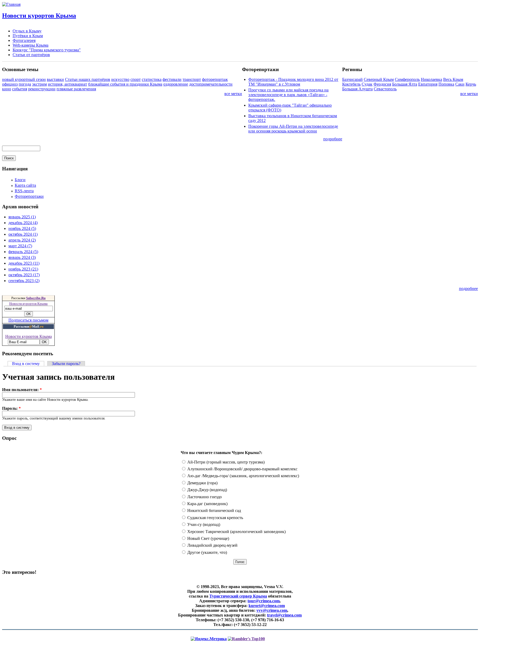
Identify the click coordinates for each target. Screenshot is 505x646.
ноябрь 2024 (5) (22, 228)
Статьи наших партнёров (87, 79)
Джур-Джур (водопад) (206, 489)
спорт (135, 79)
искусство (120, 79)
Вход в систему (26, 363)
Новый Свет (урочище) (207, 538)
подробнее (332, 139)
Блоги (20, 179)
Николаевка (431, 79)
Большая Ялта (404, 84)
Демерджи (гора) (202, 483)
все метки (233, 93)
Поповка (446, 84)
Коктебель (351, 84)
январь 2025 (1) (22, 217)
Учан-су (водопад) (203, 524)
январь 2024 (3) (22, 257)
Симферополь (407, 79)
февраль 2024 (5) (23, 251)
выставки (55, 79)
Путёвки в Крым (28, 35)
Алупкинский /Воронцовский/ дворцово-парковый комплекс (241, 469)
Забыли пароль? (66, 363)
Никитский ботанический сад (213, 510)
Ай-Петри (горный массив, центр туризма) (225, 462)
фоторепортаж (215, 79)
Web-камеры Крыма (30, 45)
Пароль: (11, 408)
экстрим (39, 84)
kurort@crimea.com (267, 605)
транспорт (192, 79)
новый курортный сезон (24, 79)
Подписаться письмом (28, 320)
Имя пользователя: (22, 389)
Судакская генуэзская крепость (214, 517)
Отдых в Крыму (27, 31)
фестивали (172, 79)
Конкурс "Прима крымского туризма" (47, 50)
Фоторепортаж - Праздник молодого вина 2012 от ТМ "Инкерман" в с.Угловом (293, 81)
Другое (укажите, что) (206, 552)
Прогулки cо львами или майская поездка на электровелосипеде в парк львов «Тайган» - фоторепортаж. (288, 95)
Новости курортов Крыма (39, 15)
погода (25, 84)
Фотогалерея (24, 40)
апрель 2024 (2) (22, 240)
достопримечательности (211, 84)
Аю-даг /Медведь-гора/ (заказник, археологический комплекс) (242, 476)
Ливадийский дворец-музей (212, 545)
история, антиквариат (67, 84)
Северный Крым (379, 79)
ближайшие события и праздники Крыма (125, 84)
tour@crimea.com (264, 601)
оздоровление (175, 84)
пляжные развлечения (76, 89)
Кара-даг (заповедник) (207, 503)
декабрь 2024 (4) (23, 222)
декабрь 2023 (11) (23, 263)
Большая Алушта (357, 89)
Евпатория (427, 84)
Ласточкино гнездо (204, 497)
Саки (459, 84)
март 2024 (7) (20, 246)
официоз (10, 84)
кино (6, 89)
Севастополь (385, 89)
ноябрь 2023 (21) (23, 269)
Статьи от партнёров (31, 54)
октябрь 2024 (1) (23, 234)
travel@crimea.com (284, 615)
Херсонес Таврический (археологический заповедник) (236, 531)
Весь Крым (453, 79)
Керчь (471, 84)
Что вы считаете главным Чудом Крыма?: (221, 452)
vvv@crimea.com (271, 610)
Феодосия (382, 84)
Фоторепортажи (29, 196)
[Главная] (11, 4)
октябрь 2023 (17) (24, 275)
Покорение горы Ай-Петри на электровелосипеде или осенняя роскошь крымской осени (293, 128)
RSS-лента (24, 191)
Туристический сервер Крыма (238, 596)
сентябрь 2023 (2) (23, 280)
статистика (151, 79)
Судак (367, 84)
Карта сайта (25, 185)
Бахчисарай (352, 79)
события (19, 89)
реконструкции (41, 89)
